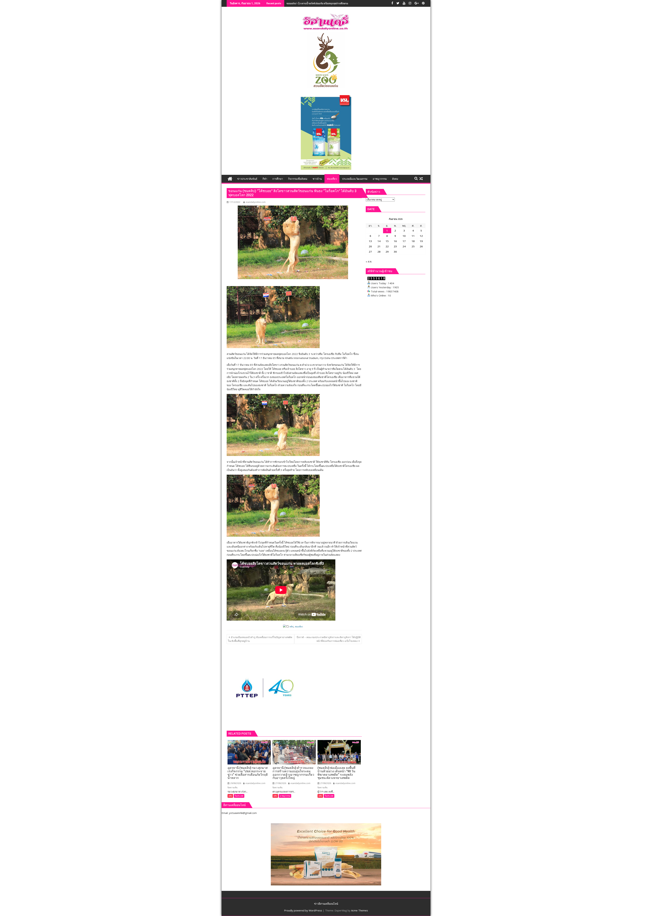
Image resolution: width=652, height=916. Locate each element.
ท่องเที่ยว (299, 626)
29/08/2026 (235, 783)
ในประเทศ (239, 796)
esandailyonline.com (256, 202)
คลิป (292, 626)
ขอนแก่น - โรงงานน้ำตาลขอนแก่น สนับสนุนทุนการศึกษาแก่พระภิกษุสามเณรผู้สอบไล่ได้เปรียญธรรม (338, 3)
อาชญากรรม (285, 796)
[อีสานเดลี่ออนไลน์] (229, 178)
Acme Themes (359, 910)
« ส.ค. (369, 261)
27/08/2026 (280, 783)
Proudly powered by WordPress (303, 910)
